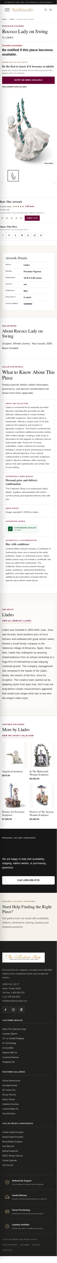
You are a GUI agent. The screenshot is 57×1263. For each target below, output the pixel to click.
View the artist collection (18, 736)
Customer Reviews (10, 1057)
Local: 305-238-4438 (11, 997)
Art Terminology (9, 1043)
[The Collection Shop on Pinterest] (21, 1009)
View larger (48, 163)
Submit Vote (32, 218)
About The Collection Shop (14, 1029)
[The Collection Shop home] (26, 10)
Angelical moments (12, 771)
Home (4, 19)
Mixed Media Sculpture (12, 1142)
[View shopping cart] (50, 10)
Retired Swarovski (10, 1151)
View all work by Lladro (16, 621)
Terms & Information (9, 1245)
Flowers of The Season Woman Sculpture (42, 813)
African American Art (11, 1080)
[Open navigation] (7, 10)
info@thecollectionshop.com (14, 1001)
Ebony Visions (8, 1099)
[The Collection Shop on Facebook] (5, 1009)
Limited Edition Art (10, 1109)
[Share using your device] (34, 235)
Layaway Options (9, 1034)
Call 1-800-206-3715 (28, 880)
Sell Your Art (7, 1165)
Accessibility (7, 1048)
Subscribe (36, 1245)
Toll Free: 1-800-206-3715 (13, 992)
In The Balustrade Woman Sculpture (39, 773)
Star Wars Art (8, 1146)
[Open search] (45, 10)
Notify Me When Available (28, 80)
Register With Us (9, 1052)
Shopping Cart (8, 1062)
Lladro (11, 19)
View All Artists (8, 1113)
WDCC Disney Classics (12, 1156)
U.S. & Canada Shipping (13, 1038)
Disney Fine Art (9, 1095)
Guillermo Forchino (10, 1104)
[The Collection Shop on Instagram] (13, 1009)
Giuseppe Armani (9, 1085)
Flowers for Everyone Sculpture (13, 813)
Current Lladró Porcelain (12, 1132)
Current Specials (9, 1160)
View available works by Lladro (14, 87)
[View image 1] (13, 175)
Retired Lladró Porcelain (12, 1137)
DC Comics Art (8, 1090)
